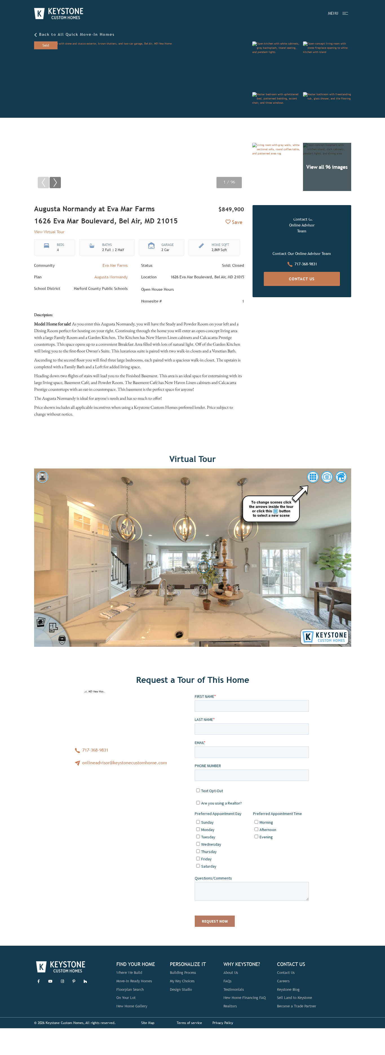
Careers (283, 981)
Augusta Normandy (111, 277)
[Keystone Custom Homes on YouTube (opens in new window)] (50, 981)
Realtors (230, 1006)
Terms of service (189, 1023)
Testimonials (234, 989)
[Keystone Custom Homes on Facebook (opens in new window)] (38, 981)
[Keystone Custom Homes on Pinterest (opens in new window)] (73, 981)
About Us (231, 972)
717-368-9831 (306, 264)
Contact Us (302, 279)
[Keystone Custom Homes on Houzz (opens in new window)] (85, 981)
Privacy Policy (223, 1023)
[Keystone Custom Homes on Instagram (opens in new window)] (62, 981)
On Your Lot (126, 998)
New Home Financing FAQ (245, 998)
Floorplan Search (130, 989)
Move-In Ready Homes (134, 981)
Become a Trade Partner (296, 1006)
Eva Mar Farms (115, 265)
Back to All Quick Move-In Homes (76, 34)
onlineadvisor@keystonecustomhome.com (124, 762)
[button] (55, 182)
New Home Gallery (131, 1006)
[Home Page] (58, 13)
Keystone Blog (288, 989)
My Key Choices (182, 981)
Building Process (183, 972)
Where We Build (129, 972)
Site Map (147, 1023)
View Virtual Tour (49, 232)
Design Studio (181, 989)
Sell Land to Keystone (294, 998)
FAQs (227, 981)
